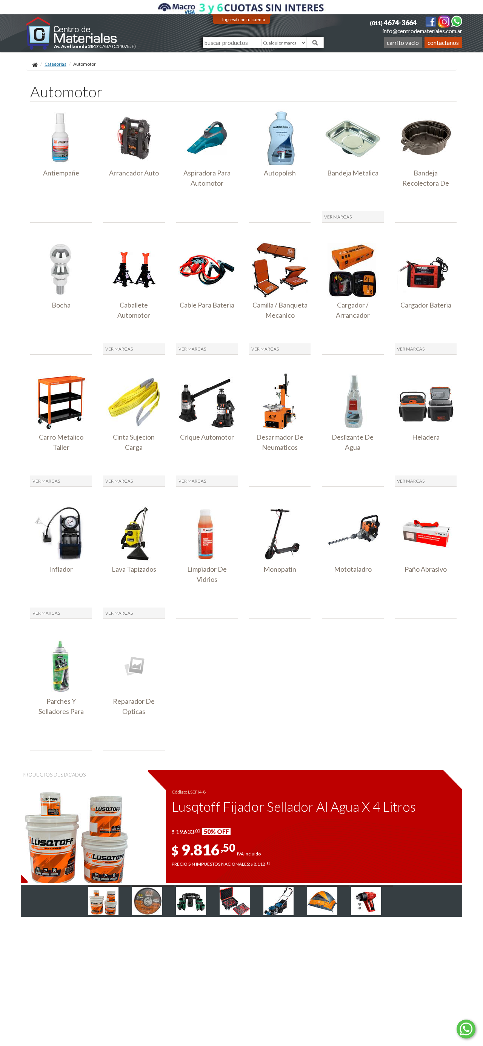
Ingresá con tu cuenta (243, 19)
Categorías (55, 64)
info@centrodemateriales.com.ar (422, 31)
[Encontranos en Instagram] (444, 21)
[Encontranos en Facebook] (431, 21)
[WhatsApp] (456, 21)
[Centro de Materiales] (71, 33)
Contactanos (443, 42)
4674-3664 (393, 22)
